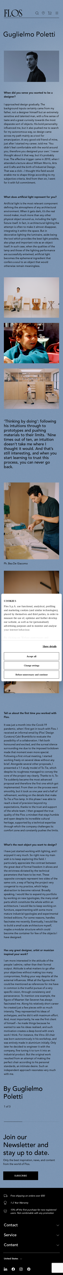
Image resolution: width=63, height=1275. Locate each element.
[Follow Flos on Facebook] (14, 1269)
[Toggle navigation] (57, 13)
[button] (37, 13)
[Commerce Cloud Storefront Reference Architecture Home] (13, 13)
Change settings (31, 665)
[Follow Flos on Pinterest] (28, 1269)
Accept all (31, 656)
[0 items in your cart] (49, 13)
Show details (50, 646)
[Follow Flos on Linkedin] (6, 1269)
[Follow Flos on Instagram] (21, 1269)
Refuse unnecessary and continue (32, 674)
